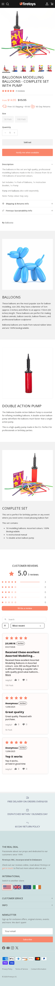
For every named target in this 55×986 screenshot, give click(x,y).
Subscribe (27, 507)
